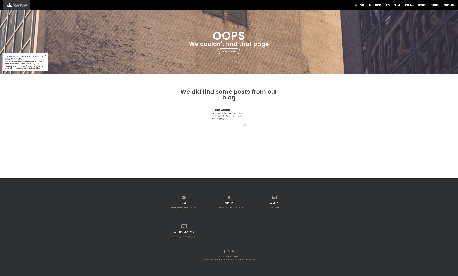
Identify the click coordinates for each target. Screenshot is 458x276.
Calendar (409, 5)
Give (388, 5)
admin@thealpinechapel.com (184, 208)
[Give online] (274, 198)
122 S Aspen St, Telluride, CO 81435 (229, 208)
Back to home (229, 51)
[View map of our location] (229, 198)
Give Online (274, 208)
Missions (435, 5)
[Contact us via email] (184, 198)
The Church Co (229, 263)
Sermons (422, 5)
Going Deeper (375, 5)
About (397, 5)
